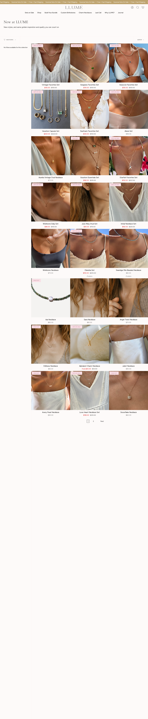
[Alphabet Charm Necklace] (89, 344)
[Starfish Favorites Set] (128, 155)
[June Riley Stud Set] (89, 202)
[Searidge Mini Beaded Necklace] (128, 248)
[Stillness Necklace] (50, 344)
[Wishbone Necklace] (50, 248)
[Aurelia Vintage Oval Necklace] (50, 155)
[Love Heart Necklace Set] (89, 390)
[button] (39, 13)
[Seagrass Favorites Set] (89, 63)
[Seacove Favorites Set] (128, 63)
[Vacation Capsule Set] (50, 109)
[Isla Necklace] (50, 297)
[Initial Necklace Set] (128, 202)
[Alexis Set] (128, 109)
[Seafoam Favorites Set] (89, 109)
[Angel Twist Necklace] (128, 297)
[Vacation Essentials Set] (89, 155)
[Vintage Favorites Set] (50, 63)
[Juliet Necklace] (128, 344)
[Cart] (143, 7)
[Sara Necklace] (89, 297)
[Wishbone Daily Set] (50, 202)
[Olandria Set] (89, 248)
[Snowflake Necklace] (128, 390)
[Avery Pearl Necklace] (50, 390)
